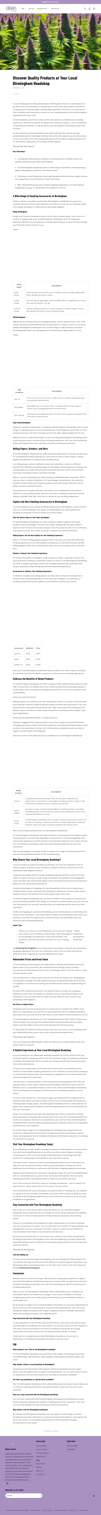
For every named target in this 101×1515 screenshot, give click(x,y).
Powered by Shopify (23, 1510)
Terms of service (42, 1453)
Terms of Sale (41, 1450)
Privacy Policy (41, 1446)
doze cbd (13, 1510)
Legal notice (73, 1510)
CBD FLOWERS (72, 1446)
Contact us (40, 1474)
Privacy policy (35, 1510)
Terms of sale (83, 1510)
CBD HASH (71, 1450)
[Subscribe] (40, 1495)
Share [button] (17, 94)
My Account (40, 1464)
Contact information (60, 1510)
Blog (38, 1460)
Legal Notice (41, 1457)
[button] (23, 9)
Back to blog (52, 1431)
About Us (39, 1471)
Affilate (39, 1467)
